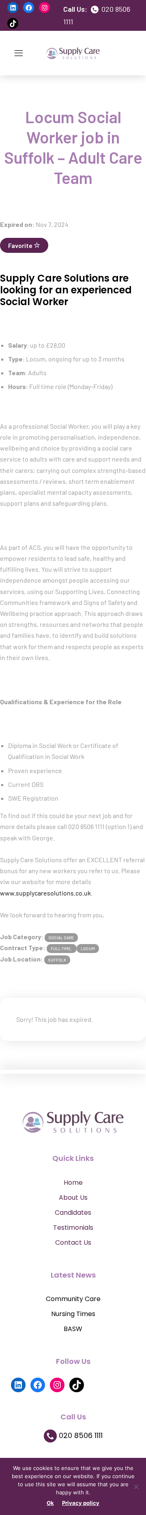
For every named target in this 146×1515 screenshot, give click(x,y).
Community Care (73, 1298)
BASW (73, 1328)
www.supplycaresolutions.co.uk (45, 893)
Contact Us (73, 1242)
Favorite (21, 245)
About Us (73, 1197)
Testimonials (73, 1227)
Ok (50, 1503)
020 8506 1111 (80, 1435)
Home (73, 1182)
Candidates (73, 1212)
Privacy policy (80, 1503)
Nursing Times (73, 1313)
